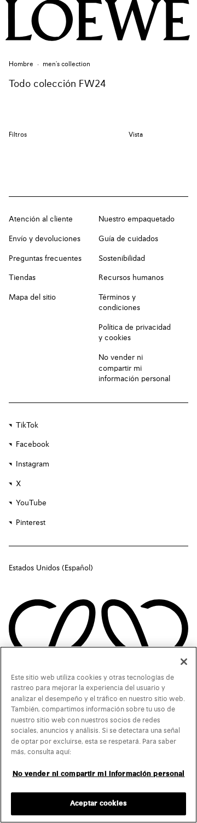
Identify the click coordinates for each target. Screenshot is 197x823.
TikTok (27, 425)
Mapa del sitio (32, 297)
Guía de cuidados (128, 239)
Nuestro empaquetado (137, 219)
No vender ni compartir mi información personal (134, 368)
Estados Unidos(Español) (51, 568)
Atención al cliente (41, 219)
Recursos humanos (131, 278)
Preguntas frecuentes (45, 258)
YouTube (31, 503)
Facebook (32, 444)
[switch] (136, 135)
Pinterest (30, 523)
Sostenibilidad (122, 258)
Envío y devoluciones (44, 239)
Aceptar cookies (98, 803)
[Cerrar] (184, 662)
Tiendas (22, 278)
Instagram (32, 464)
